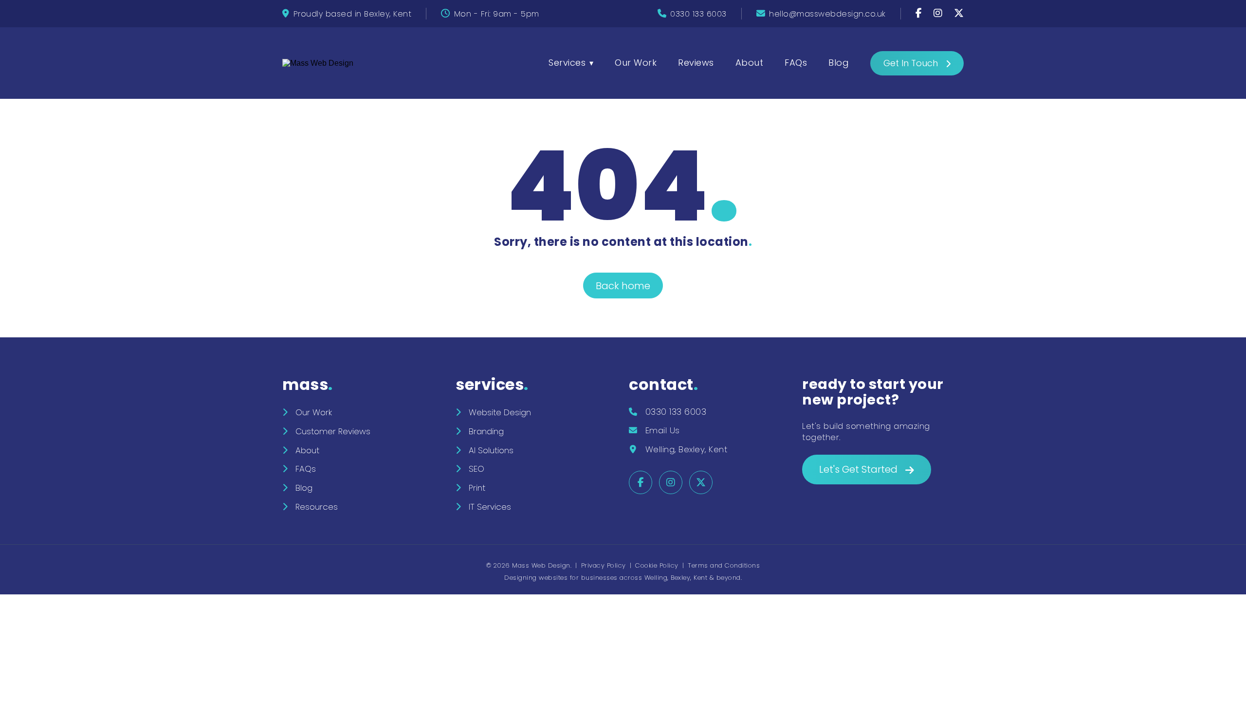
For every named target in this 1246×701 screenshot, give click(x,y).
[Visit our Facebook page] (920, 13)
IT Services (490, 507)
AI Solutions (491, 450)
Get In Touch (910, 63)
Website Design (500, 412)
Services (567, 62)
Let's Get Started (858, 469)
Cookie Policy (656, 565)
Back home (623, 286)
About (749, 62)
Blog (838, 62)
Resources (316, 507)
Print (477, 488)
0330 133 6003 (698, 13)
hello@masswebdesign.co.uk (827, 13)
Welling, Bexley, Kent (686, 449)
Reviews (696, 62)
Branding (486, 431)
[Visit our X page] (959, 13)
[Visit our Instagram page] (939, 13)
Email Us (662, 430)
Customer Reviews (332, 431)
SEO (476, 469)
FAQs (796, 62)
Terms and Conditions (724, 565)
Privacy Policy (603, 565)
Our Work (636, 62)
